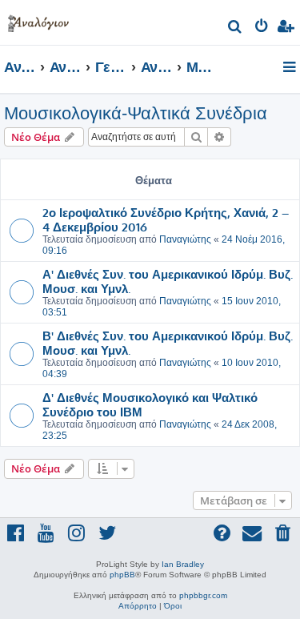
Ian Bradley (183, 564)
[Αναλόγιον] (38, 20)
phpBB (122, 574)
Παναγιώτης (185, 239)
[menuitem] (235, 28)
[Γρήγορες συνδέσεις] (291, 68)
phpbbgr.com (203, 595)
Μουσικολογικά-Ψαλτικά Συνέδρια (135, 113)
